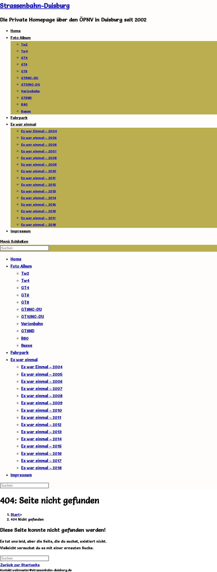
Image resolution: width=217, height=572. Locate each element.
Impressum (21, 474)
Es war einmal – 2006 (41, 381)
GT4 (25, 287)
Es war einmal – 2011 (41, 417)
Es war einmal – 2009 (41, 402)
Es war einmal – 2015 (41, 446)
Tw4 (25, 280)
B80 (25, 338)
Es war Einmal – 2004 (41, 366)
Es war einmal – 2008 (41, 395)
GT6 (25, 295)
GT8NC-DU (31, 309)
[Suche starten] (52, 486)
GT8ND (27, 330)
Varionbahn (32, 323)
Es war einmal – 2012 (41, 424)
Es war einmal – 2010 (41, 410)
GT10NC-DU (32, 316)
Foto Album (21, 266)
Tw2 (25, 273)
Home (16, 258)
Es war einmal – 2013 (41, 431)
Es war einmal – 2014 (41, 438)
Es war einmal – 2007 (41, 388)
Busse (26, 345)
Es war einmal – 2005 (41, 374)
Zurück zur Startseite (20, 564)
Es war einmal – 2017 (41, 460)
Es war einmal (24, 359)
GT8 (25, 302)
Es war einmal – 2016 (41, 453)
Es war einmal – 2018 (41, 467)
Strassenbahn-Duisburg (35, 6)
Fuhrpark (20, 352)
